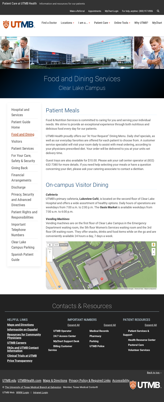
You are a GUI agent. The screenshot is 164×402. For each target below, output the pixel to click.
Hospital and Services (20, 112)
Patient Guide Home (20, 124)
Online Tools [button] (121, 23)
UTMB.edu (9, 380)
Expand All (74, 325)
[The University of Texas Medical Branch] (19, 25)
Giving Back (19, 168)
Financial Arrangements (21, 177)
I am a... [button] (83, 23)
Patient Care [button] (101, 23)
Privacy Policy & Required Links (90, 380)
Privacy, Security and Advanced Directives (22, 199)
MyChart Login (111, 11)
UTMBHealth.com (29, 380)
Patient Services (22, 149)
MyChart (157, 23)
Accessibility (120, 380)
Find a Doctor (49, 23)
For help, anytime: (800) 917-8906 (137, 11)
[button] (158, 11)
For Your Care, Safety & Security (23, 158)
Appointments (94, 11)
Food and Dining (22, 134)
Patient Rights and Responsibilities (24, 214)
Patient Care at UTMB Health (19, 3)
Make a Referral (77, 11)
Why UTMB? (141, 23)
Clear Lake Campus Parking (22, 244)
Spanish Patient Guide (22, 257)
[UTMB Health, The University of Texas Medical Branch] (146, 386)
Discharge (18, 187)
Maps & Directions (55, 380)
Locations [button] (66, 23)
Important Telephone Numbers (18, 229)
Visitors (16, 141)
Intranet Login (40, 392)
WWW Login (22, 392)
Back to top (153, 372)
